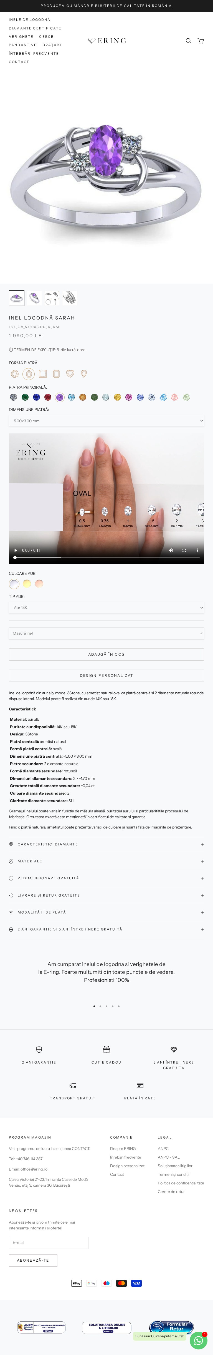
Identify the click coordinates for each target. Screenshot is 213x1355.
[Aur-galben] (27, 584)
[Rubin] (47, 397)
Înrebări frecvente (125, 1157)
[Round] (14, 374)
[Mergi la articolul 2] (34, 298)
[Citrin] (82, 397)
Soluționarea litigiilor (175, 1165)
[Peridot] (94, 397)
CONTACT (80, 1148)
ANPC (163, 1148)
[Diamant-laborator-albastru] (163, 397)
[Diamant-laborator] (151, 397)
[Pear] (83, 374)
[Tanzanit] (140, 397)
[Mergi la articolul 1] (16, 298)
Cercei (47, 36)
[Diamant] (13, 397)
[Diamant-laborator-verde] (186, 397)
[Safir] (36, 397)
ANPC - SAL (169, 1157)
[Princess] (42, 374)
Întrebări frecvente (34, 53)
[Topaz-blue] (71, 397)
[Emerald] (56, 374)
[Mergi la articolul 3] (52, 298)
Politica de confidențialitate (181, 1183)
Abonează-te (33, 1260)
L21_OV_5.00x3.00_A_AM (34, 327)
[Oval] (28, 374)
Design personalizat (106, 675)
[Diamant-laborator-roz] (174, 397)
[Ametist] (60, 397)
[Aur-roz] (39, 584)
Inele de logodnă (30, 20)
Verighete (21, 36)
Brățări (52, 45)
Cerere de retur (171, 1191)
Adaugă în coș (106, 654)
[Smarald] (24, 397)
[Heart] (70, 374)
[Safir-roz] (128, 397)
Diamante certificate (35, 28)
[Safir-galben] (117, 397)
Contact (19, 62)
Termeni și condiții (173, 1174)
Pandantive (23, 45)
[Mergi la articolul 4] (70, 298)
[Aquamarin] (105, 397)
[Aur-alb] (14, 584)
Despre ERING (123, 1148)
